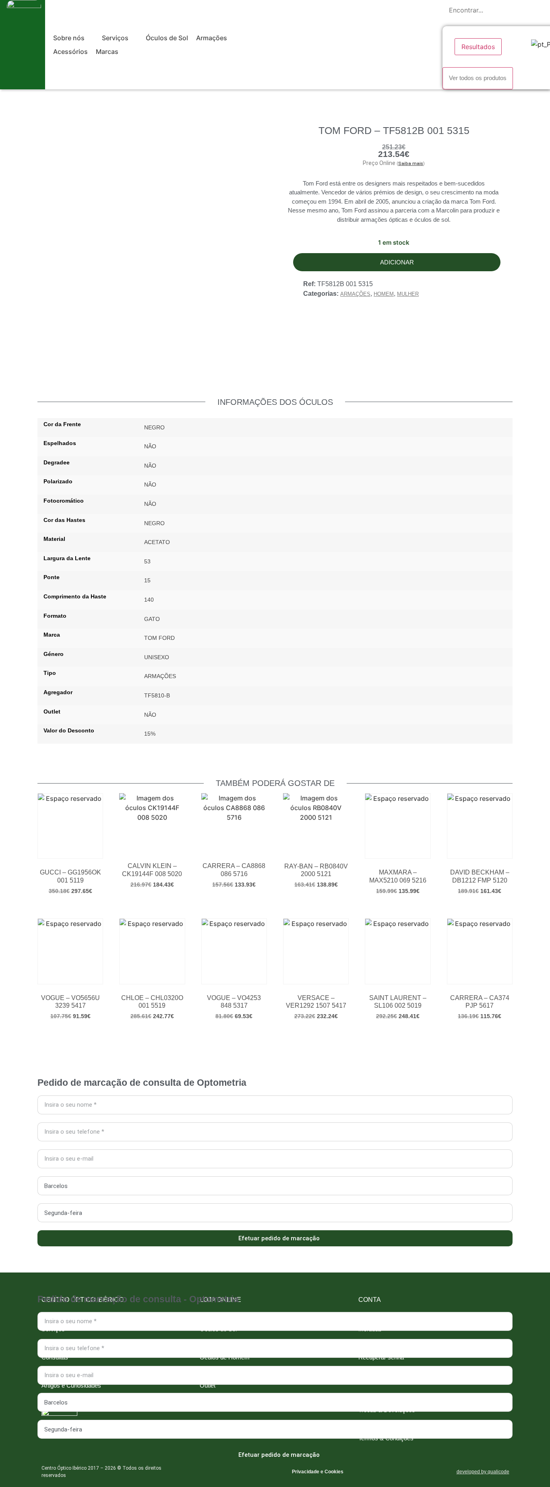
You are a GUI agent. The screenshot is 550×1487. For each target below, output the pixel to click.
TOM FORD (159, 638)
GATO (152, 619)
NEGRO (154, 427)
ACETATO (157, 542)
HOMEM (384, 294)
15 (147, 580)
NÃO (150, 446)
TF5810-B (157, 695)
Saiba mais (410, 163)
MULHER (408, 294)
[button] (73, 38)
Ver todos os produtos (478, 77)
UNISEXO (156, 657)
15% (149, 733)
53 (147, 561)
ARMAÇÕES (355, 294)
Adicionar (397, 262)
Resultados (478, 47)
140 (149, 599)
